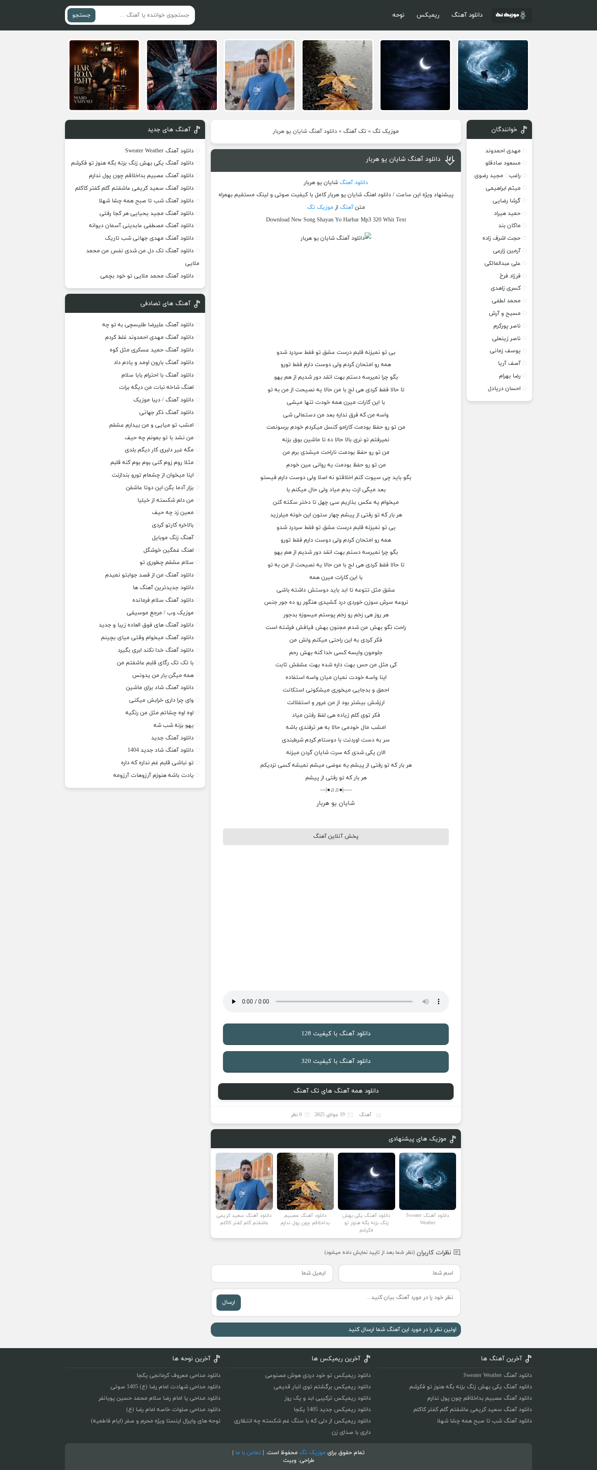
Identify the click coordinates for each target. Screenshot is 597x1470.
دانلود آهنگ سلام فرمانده (163, 600)
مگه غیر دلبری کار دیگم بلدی (159, 450)
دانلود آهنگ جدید (172, 738)
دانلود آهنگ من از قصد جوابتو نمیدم (149, 575)
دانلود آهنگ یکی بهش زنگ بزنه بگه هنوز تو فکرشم (132, 163)
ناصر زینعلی (506, 339)
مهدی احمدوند (503, 151)
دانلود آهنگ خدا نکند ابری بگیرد (156, 650)
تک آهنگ (354, 131)
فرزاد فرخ (510, 276)
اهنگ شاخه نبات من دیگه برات (156, 387)
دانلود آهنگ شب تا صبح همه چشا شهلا (146, 201)
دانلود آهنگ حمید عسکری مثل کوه (152, 350)
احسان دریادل (504, 388)
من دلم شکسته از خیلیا (165, 500)
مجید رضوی (488, 176)
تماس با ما (248, 1453)
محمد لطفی (506, 301)
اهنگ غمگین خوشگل (168, 550)
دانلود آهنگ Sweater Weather (159, 151)
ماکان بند (509, 226)
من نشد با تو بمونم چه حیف (159, 438)
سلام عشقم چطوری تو (167, 562)
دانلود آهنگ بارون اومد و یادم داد (154, 362)
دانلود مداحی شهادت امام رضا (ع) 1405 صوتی (165, 1387)
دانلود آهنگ (467, 15)
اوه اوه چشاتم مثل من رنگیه (159, 713)
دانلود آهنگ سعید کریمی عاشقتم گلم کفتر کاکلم (134, 188)
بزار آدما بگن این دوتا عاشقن (160, 488)
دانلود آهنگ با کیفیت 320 (335, 1061)
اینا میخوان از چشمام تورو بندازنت (153, 475)
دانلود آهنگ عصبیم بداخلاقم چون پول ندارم (141, 176)
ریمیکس (428, 15)
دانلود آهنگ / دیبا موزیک (163, 400)
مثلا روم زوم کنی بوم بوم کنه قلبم (152, 462)
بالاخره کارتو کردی (173, 525)
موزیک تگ (385, 131)
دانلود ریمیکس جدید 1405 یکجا (332, 1410)
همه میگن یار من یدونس (163, 675)
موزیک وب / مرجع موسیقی (159, 613)
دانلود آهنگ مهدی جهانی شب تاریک (149, 238)
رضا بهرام (510, 376)
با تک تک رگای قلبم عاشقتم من (155, 663)
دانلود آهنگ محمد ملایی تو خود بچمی (147, 276)
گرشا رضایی (507, 201)
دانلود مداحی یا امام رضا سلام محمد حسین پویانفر (160, 1398)
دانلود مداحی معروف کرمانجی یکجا (178, 1375)
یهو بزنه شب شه (174, 725)
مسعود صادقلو (503, 163)
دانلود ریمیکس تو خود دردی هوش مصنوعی (318, 1375)
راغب (515, 176)
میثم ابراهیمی (503, 188)
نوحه (398, 15)
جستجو (81, 15)
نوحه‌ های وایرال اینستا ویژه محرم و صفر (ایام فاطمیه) (156, 1421)
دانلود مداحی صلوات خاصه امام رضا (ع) (173, 1410)
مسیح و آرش (505, 313)
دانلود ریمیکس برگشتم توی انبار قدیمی (322, 1387)
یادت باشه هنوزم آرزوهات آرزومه (153, 775)
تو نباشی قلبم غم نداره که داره (157, 763)
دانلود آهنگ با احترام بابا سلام (157, 375)
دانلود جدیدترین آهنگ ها (163, 588)
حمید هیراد (507, 213)
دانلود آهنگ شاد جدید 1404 (161, 750)
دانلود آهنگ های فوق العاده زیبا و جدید (146, 625)
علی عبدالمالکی (503, 263)
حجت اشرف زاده (501, 238)
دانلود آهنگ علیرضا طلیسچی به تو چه (148, 325)
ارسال (228, 1302)
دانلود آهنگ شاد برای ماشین (160, 688)
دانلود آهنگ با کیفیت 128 (335, 1034)
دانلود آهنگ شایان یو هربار (403, 159)
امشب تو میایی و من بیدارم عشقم (151, 425)
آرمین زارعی (507, 251)
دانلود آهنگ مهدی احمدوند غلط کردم (149, 337)
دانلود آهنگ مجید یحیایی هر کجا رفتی (147, 213)
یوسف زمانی (505, 351)
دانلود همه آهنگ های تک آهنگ (336, 1091)
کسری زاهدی (506, 288)
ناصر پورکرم (507, 326)
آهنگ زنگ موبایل (173, 538)
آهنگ (346, 207)
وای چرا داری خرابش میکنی (161, 700)
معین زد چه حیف (173, 512)
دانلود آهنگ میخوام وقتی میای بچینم (147, 638)
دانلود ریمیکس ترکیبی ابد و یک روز (328, 1398)
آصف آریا (509, 363)
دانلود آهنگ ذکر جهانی (166, 412)
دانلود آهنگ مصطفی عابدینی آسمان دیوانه (141, 226)
